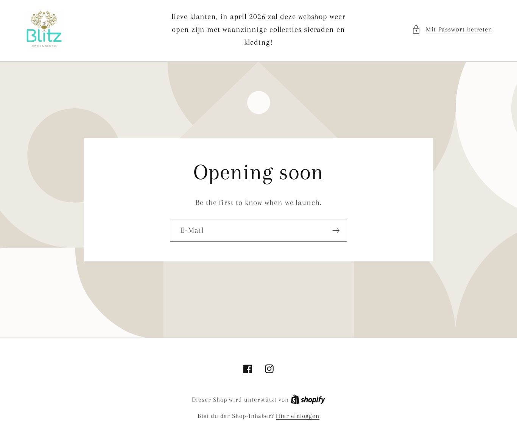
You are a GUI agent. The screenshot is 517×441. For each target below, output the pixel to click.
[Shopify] (308, 399)
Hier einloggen (297, 415)
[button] (452, 29)
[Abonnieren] (336, 230)
